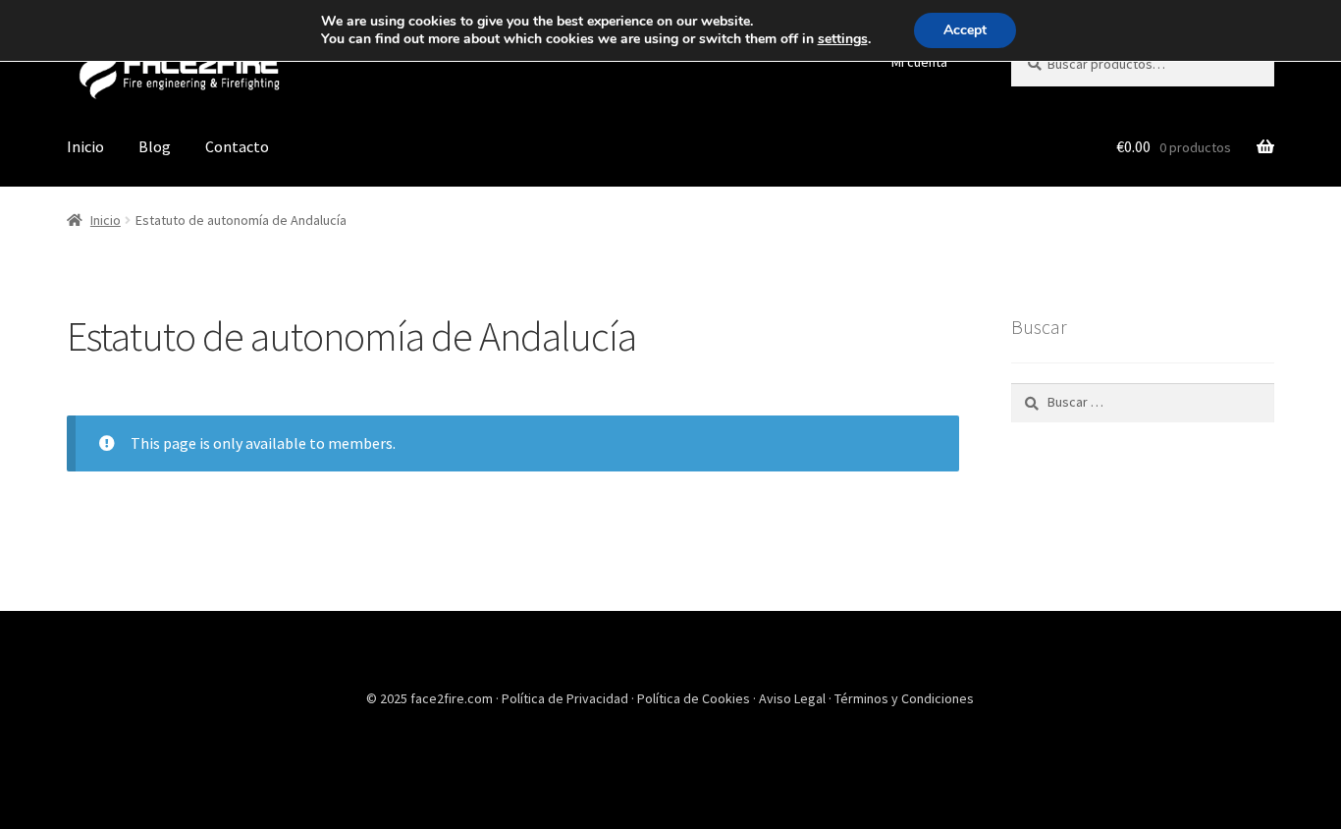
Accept (965, 30)
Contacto (237, 146)
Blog (154, 146)
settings (843, 39)
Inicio (85, 146)
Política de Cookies (695, 698)
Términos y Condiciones (904, 698)
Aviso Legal (794, 698)
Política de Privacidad (566, 698)
